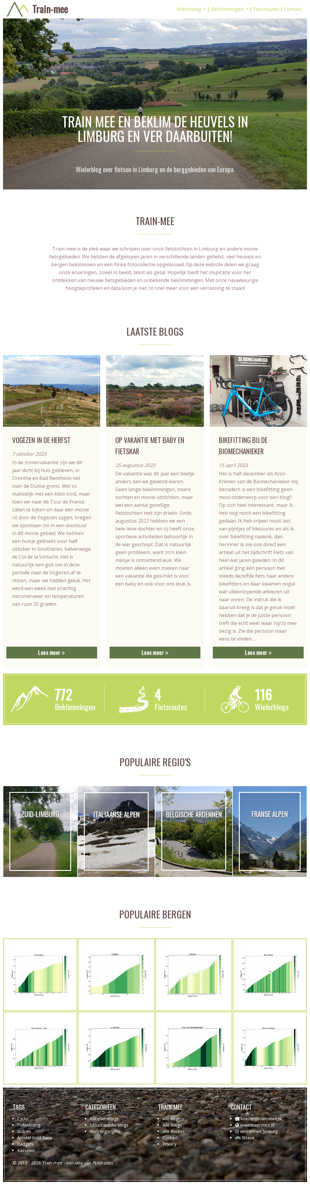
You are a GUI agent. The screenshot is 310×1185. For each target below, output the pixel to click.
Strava (248, 1138)
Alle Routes (174, 1131)
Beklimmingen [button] (228, 9)
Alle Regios (173, 1118)
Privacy (169, 1144)
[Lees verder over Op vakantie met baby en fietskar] (154, 391)
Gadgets (25, 1144)
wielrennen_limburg (259, 1131)
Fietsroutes (266, 9)
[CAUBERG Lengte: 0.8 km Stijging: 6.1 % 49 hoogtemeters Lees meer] (116, 974)
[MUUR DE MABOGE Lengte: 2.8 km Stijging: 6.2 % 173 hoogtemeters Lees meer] (270, 1048)
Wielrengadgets (105, 1131)
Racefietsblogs (104, 1118)
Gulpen (24, 1131)
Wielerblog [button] (189, 9)
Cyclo (22, 1118)
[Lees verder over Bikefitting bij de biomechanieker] (258, 391)
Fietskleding (28, 1125)
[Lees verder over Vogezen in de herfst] (51, 391)
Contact (293, 9)
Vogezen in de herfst (41, 440)
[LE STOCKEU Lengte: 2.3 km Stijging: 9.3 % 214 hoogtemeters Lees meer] (116, 1048)
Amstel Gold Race (34, 1138)
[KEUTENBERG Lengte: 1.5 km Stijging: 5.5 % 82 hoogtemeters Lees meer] (40, 974)
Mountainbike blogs (109, 1125)
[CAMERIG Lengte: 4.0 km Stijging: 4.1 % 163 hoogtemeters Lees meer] (193, 974)
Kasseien (26, 1150)
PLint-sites (102, 1163)
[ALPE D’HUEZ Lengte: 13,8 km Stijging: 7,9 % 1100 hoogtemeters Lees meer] (270, 974)
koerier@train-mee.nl (261, 1118)
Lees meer (50, 652)
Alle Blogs (172, 1125)
